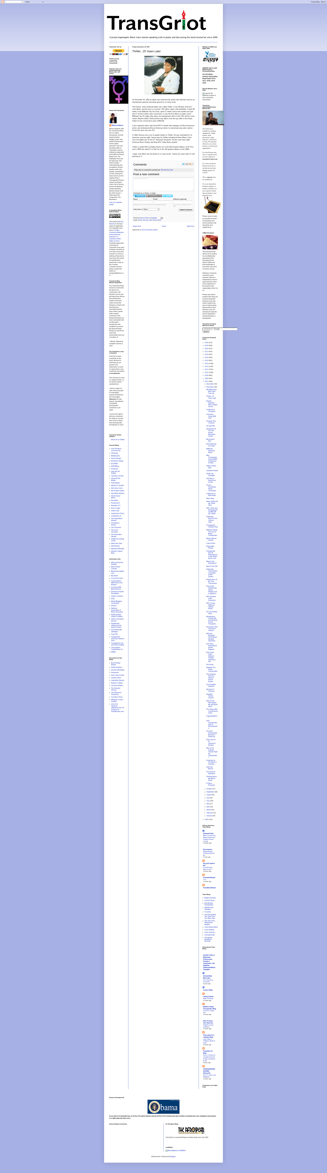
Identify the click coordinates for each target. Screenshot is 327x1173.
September (211, 792)
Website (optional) (179, 199)
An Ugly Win (210, 426)
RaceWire (114, 500)
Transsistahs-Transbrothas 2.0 (117, 648)
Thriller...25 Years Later (211, 397)
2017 (207, 351)
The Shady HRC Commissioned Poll (212, 711)
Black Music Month (155, 220)
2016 (207, 354)
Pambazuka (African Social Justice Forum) (116, 625)
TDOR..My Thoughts (210, 474)
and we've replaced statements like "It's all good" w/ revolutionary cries (117, 707)
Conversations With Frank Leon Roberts (116, 583)
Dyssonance (207, 849)
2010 (207, 372)
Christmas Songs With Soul (211, 416)
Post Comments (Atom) (150, 230)
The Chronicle (116, 527)
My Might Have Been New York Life (211, 391)
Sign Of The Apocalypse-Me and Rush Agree (212, 703)
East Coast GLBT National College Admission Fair (210, 656)
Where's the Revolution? (211, 562)
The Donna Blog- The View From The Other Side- (210, 916)
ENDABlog (115, 466)
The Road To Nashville (210, 773)
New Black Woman (117, 493)
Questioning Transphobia (208, 904)
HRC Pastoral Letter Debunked (211, 598)
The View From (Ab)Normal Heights (209, 922)
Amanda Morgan (209, 877)
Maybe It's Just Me (117, 485)
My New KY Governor (210, 690)
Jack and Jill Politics (115, 472)
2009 (207, 375)
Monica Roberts (117, 125)
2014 (207, 360)
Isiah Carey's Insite (117, 675)
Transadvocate (209, 935)
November (210, 387)
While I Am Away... (208, 998)
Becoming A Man (210, 440)
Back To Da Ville (212, 566)
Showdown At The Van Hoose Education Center (211, 432)
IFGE (113, 599)
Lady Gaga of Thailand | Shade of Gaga (209, 1041)
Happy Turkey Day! (211, 466)
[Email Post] (161, 218)
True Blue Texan (116, 697)
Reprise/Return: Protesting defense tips (209, 853)
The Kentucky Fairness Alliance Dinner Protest (211, 677)
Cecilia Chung (209, 900)
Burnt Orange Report (115, 664)
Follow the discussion (191, 164)
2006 (207, 819)
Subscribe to (138, 209)
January (210, 816)
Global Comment (117, 596)
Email (155, 199)
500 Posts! (210, 664)
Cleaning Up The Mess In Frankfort (211, 762)
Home (164, 226)
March (209, 810)
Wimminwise (115, 546)
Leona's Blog (208, 990)
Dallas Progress (116, 667)
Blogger (173, 1156)
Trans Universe (209, 932)
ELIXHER (114, 464)
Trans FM (114, 634)
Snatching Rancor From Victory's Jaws (211, 519)
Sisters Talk (115, 511)
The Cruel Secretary (114, 531)
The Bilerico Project (115, 524)
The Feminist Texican (115, 689)
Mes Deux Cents (117, 488)
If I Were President (210, 784)
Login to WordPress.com (154, 195)
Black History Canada (115, 567)
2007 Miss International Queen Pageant (211, 646)
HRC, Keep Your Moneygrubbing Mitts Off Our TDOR (212, 510)
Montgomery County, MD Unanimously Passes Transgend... (211, 620)
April (208, 807)
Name (135, 199)
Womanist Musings (117, 549)
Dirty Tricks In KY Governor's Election (211, 742)
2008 (207, 378)
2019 (207, 345)
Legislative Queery (117, 680)
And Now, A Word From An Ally (211, 480)
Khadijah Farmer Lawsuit (210, 696)
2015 (207, 357)
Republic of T (115, 505)
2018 (207, 348)
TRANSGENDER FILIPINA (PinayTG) (209, 1071)
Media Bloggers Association (116, 602)
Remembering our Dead (211, 445)
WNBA (113, 652)
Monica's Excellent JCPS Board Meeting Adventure (211, 637)
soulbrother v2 (116, 516)
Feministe (114, 469)
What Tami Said (116, 543)
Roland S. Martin (117, 683)
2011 (207, 369)
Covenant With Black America (116, 588)
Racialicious (115, 503)
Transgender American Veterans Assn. (117, 638)
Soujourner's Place (117, 513)
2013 (207, 363)
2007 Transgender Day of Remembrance (212, 724)
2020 (207, 342)
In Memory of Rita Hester (211, 494)
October (209, 789)
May (208, 804)
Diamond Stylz (208, 833)
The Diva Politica (117, 685)
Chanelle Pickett (212, 471)
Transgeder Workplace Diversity (208, 939)
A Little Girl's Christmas (210, 410)
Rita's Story (210, 498)
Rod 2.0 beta (115, 508)
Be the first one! (167, 170)
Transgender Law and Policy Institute (117, 644)
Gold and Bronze (209, 768)
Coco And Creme (117, 578)
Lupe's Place (210, 543)
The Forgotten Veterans (211, 685)
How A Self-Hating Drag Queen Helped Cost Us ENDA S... (211, 589)
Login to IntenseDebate (139, 195)
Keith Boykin (115, 483)
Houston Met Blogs (117, 670)
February (210, 813)
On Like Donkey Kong (211, 612)
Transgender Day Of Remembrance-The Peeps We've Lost (212, 554)
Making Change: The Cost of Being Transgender (212, 532)
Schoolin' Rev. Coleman (211, 422)
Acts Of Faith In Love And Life (116, 449)
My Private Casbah (117, 491)
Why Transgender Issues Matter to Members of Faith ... (211, 459)
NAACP (113, 606)
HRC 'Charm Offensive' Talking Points (210, 606)
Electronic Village (117, 461)
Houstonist (115, 672)
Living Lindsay (208, 996)
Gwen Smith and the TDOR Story (212, 503)
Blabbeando (115, 456)
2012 (207, 366)
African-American (143, 220)
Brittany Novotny (210, 898)
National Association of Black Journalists (117, 610)
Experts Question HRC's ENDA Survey (211, 403)
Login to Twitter (168, 195)
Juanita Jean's (116, 678)
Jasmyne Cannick (117, 476)
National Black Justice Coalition (117, 615)
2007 (207, 381)
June (208, 801)
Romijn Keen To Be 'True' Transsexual (211, 581)
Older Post (190, 226)
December (210, 384)
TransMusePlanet (209, 888)
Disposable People (210, 547)
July (208, 798)
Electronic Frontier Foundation (117, 592)
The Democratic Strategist (116, 630)
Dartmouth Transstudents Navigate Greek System (211, 572)
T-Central (207, 912)
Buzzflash (114, 576)
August (209, 795)
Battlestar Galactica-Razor (210, 450)
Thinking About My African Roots (211, 778)
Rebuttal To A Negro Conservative (211, 669)
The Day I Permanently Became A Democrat (211, 733)
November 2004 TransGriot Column (212, 629)
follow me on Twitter (118, 439)
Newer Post (137, 226)
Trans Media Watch (211, 927)
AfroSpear (114, 453)
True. (204, 879)
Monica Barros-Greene (211, 539)
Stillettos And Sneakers (208, 908)
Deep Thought (116, 458)
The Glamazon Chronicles (116, 693)
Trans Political (209, 930)
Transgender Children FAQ (212, 526)
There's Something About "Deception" (211, 488)
